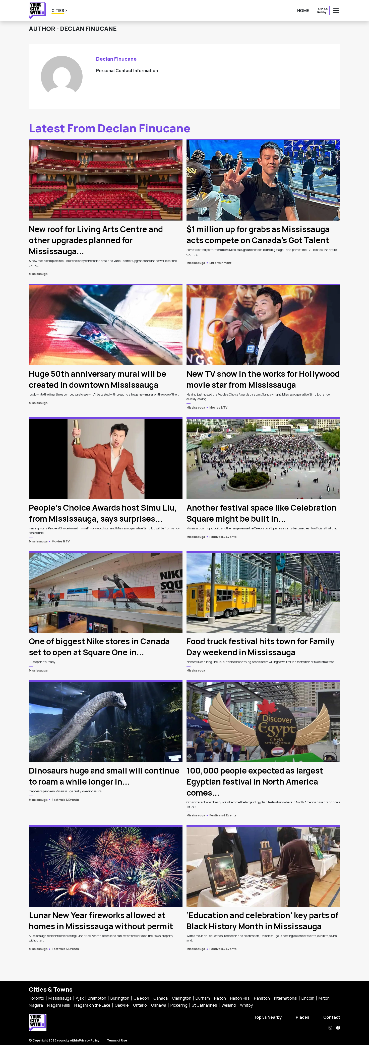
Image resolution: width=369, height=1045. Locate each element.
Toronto (36, 998)
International (285, 998)
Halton (220, 998)
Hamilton (262, 998)
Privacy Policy (89, 1040)
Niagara (36, 1005)
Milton (324, 998)
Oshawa (158, 1005)
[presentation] (105, 179)
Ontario (140, 1005)
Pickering (179, 1005)
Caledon (141, 998)
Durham (203, 998)
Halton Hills (240, 998)
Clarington (181, 998)
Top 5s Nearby (268, 1017)
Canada (160, 998)
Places (302, 1017)
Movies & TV (218, 407)
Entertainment (220, 263)
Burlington (119, 998)
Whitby (246, 1005)
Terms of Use (117, 1040)
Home (303, 10)
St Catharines (204, 1005)
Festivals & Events (222, 537)
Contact (331, 1017)
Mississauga (38, 274)
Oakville (122, 1005)
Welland (228, 1005)
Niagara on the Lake (92, 1005)
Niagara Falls (58, 1005)
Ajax (80, 998)
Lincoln (307, 998)
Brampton (97, 998)
